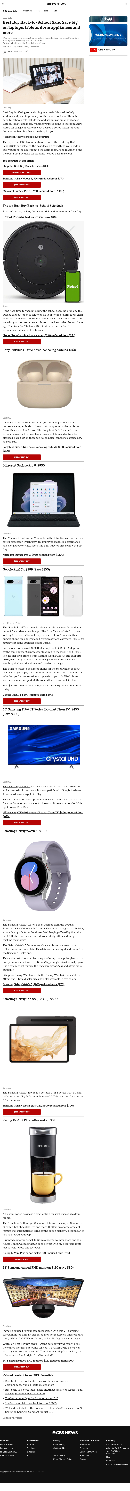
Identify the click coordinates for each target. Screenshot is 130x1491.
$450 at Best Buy (21, 823)
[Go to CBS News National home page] (56, 4)
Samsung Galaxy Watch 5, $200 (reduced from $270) (33, 178)
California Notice (60, 1448)
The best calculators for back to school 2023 (31, 1403)
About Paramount (114, 1444)
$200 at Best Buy (21, 185)
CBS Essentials (10, 11)
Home (45, 11)
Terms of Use (59, 1456)
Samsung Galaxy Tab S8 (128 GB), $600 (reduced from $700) (38, 1105)
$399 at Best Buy (21, 701)
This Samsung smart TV (16, 786)
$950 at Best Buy (21, 197)
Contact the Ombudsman (117, 1464)
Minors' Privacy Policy (62, 1459)
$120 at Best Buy (21, 1367)
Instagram (31, 1452)
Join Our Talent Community (113, 1452)
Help (108, 1457)
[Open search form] (126, 4)
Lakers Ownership (8, 1456)
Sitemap (83, 1459)
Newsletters (85, 1444)
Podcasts (84, 1448)
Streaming (27, 11)
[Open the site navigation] (20, 4)
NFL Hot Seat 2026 (8, 1452)
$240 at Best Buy (21, 342)
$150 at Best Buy (21, 457)
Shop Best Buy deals (21, 172)
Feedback (110, 1461)
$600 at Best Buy (21, 1112)
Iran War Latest (6, 1448)
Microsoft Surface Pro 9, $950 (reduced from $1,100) (33, 191)
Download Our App (88, 1452)
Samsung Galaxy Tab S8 (22, 1092)
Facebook (31, 1448)
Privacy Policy (59, 1444)
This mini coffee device (17, 1214)
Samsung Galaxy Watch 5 (22, 924)
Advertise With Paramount (117, 1448)
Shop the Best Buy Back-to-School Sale (26, 166)
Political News (6, 1444)
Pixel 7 (75, 639)
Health (54, 11)
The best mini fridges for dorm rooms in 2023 (31, 1398)
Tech (37, 11)
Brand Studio (85, 1456)
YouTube (30, 1444)
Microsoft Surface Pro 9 (22, 538)
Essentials (7, 18)
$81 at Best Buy (22, 1259)
